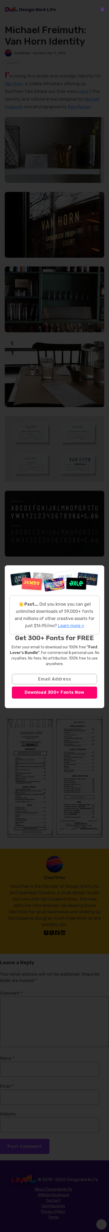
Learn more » (71, 625)
